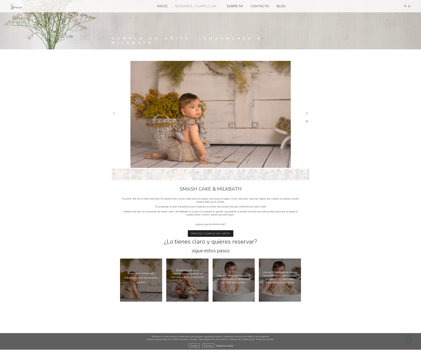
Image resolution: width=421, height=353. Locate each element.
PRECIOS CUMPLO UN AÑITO (210, 233)
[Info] (405, 6)
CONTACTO (260, 6)
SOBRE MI (235, 6)
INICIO (162, 6)
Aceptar (194, 345)
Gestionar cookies (224, 345)
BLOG (281, 6)
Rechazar (208, 345)
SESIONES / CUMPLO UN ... (197, 6)
